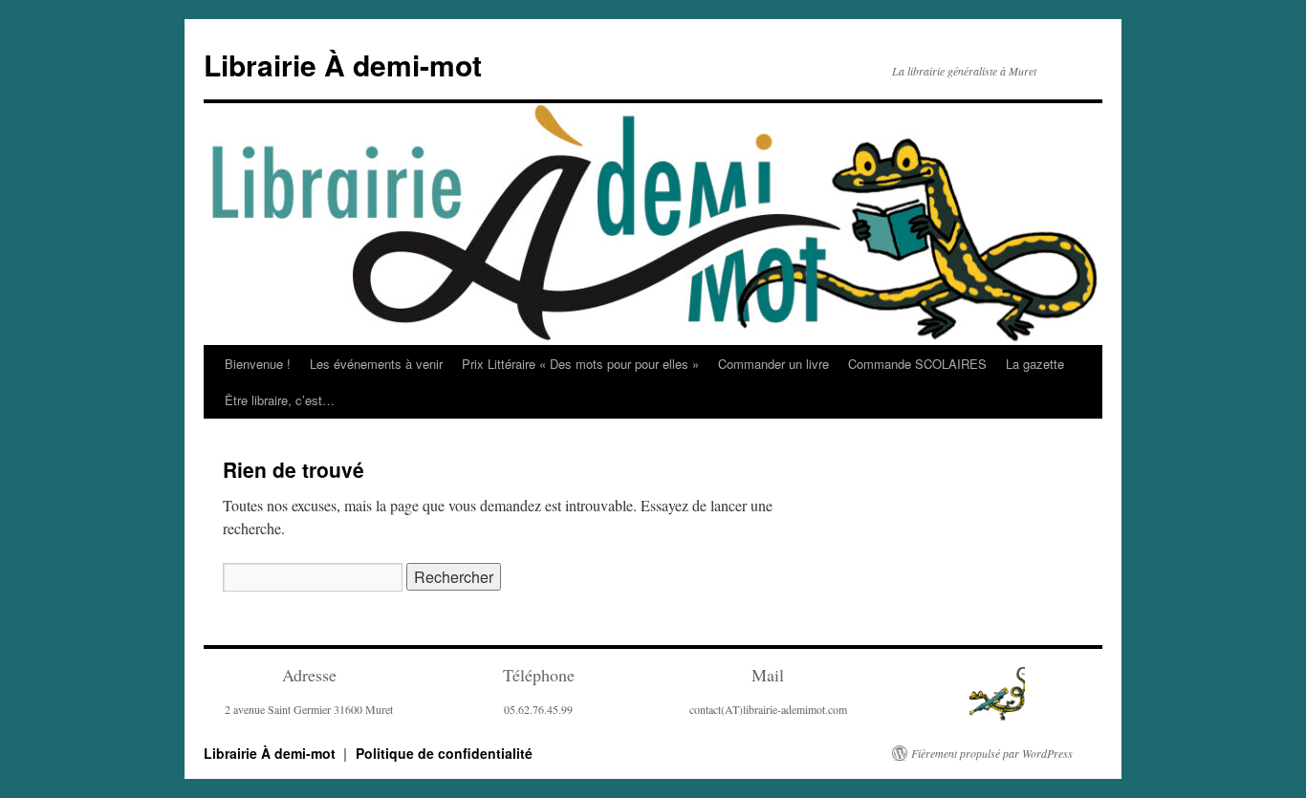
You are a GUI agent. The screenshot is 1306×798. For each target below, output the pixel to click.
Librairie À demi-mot (343, 64)
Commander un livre (773, 364)
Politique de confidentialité (444, 753)
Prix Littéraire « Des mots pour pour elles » (580, 364)
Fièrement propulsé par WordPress (992, 753)
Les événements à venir (376, 364)
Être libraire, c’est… (280, 400)
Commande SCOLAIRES (917, 364)
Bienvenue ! (258, 364)
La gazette (1035, 364)
